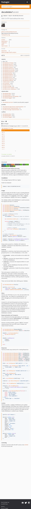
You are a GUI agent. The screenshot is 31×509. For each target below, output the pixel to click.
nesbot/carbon (6, 81)
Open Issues (4, 46)
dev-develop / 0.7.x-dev (7, 128)
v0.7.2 (3, 132)
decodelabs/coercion (8, 64)
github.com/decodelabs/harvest (9, 31)
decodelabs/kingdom (8, 74)
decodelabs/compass (8, 67)
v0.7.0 (3, 136)
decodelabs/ (6, 12)
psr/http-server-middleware (9, 89)
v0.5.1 (3, 149)
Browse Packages (4, 508)
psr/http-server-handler (8, 87)
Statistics (3, 506)
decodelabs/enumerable (9, 70)
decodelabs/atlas (7, 93)
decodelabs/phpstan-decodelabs (11, 96)
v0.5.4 (3, 143)
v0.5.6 (3, 140)
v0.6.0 (3, 138)
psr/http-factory (6, 84)
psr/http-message (7, 86)
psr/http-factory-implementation (10, 108)
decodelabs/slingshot (8, 80)
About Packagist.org (5, 502)
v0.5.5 (3, 141)
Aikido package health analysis (8, 52)
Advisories (3, 50)
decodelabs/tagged (7, 98)
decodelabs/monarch (8, 76)
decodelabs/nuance (7, 77)
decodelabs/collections (8, 65)
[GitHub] (29, 502)
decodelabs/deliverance (8, 68)
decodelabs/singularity (8, 79)
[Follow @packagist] (26, 502)
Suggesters (4, 42)
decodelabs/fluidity (7, 73)
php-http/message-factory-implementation (13, 106)
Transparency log (5, 35)
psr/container (6, 83)
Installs (3, 39)
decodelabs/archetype (8, 63)
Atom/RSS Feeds (4, 504)
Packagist (5, 2)
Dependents (4, 41)
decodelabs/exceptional (8, 71)
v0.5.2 (3, 147)
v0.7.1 (3, 134)
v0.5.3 (3, 145)
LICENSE (26, 444)
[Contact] (23, 502)
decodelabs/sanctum (8, 102)
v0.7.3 (3, 130)
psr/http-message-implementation (11, 109)
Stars (2, 44)
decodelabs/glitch (7, 95)
